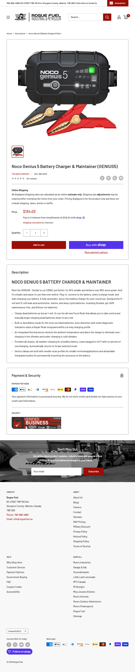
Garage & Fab (80, 567)
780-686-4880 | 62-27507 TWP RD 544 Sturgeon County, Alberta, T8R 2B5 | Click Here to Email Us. (52, 3)
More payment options (96, 252)
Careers (77, 507)
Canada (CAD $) (14, 631)
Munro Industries (82, 562)
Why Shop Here (14, 562)
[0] (126, 17)
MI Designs (78, 586)
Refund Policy (80, 536)
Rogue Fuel (79, 611)
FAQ (9, 581)
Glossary (77, 517)
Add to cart (38, 245)
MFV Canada (79, 581)
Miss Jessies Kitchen (84, 591)
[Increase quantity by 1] (44, 232)
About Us (78, 497)
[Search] (107, 17)
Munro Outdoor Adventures (87, 601)
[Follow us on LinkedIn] (27, 644)
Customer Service (16, 567)
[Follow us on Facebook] (9, 644)
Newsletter (120, 3)
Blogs (76, 502)
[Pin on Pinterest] (108, 178)
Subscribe (93, 471)
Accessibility (13, 591)
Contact (77, 512)
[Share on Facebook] (102, 178)
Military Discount (81, 526)
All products (20, 33)
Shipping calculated (32, 222)
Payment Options (15, 572)
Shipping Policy (81, 541)
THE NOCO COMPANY (20, 174)
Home (9, 33)
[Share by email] (121, 178)
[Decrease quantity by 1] (26, 232)
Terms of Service (82, 546)
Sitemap (77, 616)
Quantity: (16, 232)
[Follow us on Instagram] (15, 644)
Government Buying (17, 577)
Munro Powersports (83, 606)
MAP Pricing (79, 521)
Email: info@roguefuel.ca (19, 519)
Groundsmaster (81, 572)
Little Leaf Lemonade (84, 577)
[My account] (119, 17)
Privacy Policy (80, 531)
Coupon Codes (14, 586)
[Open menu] (8, 17)
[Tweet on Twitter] (114, 178)
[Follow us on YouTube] (21, 644)
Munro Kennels (81, 596)
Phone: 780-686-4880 (17, 514)
